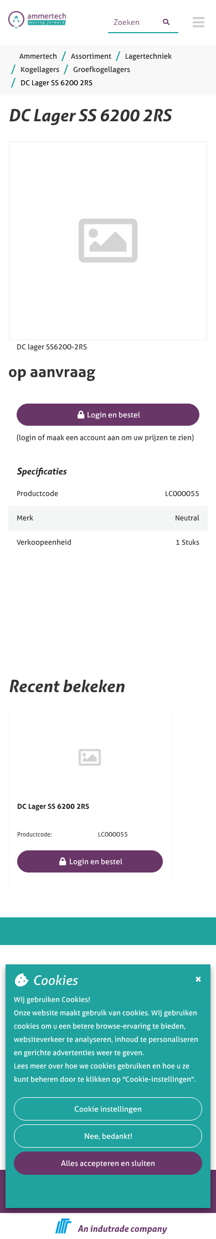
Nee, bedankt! (108, 1135)
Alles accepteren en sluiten (108, 1163)
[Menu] (198, 22)
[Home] (37, 22)
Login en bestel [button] (112, 414)
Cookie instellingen (108, 1108)
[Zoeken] (166, 22)
